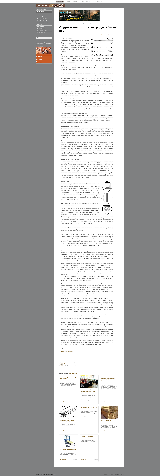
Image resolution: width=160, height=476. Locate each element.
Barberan (42, 43)
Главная (68, 1)
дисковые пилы (38, 54)
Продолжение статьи (67, 351)
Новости (75, 1)
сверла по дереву (39, 62)
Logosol (38, 43)
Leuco (42, 45)
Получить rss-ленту (98, 1)
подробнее (63, 401)
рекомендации (73, 23)
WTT (43, 46)
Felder (46, 43)
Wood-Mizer (39, 46)
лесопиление (66, 23)
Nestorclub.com (121, 474)
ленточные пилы (39, 56)
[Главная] (59, 1)
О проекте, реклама (85, 1)
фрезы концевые (39, 61)
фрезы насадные (39, 59)
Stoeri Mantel (47, 45)
